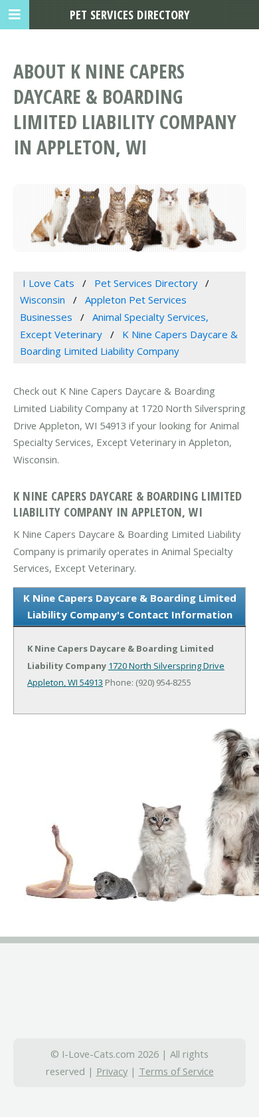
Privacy (112, 1071)
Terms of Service (176, 1071)
